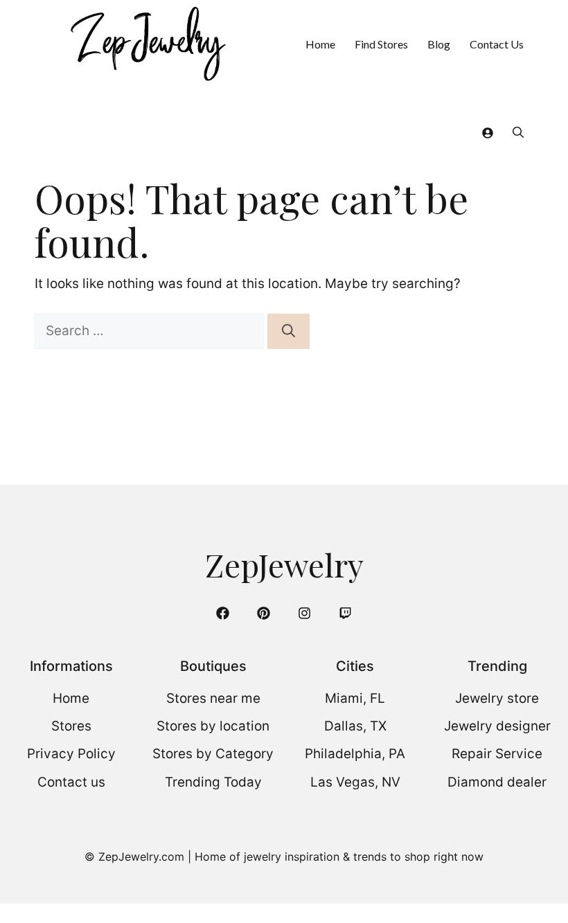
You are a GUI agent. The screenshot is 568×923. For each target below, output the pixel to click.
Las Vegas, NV (355, 782)
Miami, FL (355, 698)
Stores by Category (213, 754)
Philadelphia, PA (355, 754)
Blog (438, 44)
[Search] (288, 331)
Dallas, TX (355, 726)
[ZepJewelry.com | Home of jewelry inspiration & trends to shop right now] (146, 44)
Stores (71, 726)
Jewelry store (497, 698)
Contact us (71, 782)
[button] (518, 132)
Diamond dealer (497, 782)
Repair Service (497, 754)
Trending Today (213, 782)
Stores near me (213, 698)
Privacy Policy (71, 754)
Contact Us (497, 44)
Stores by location (213, 726)
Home (320, 44)
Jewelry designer (497, 726)
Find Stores (381, 44)
